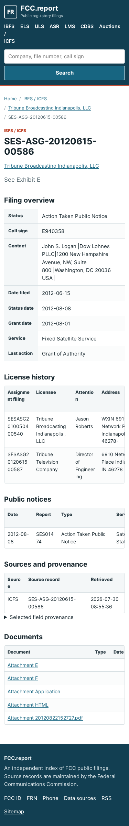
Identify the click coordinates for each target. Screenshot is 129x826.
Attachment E (23, 665)
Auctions (109, 26)
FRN (32, 798)
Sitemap (14, 811)
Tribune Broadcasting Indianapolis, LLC (49, 108)
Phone (50, 798)
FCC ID (12, 798)
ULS (39, 26)
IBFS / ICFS (9, 33)
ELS (24, 26)
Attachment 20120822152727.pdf (45, 718)
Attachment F (23, 678)
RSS (106, 798)
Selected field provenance (42, 617)
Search (65, 72)
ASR (54, 26)
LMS (70, 26)
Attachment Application (34, 691)
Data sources (80, 798)
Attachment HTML (28, 705)
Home (10, 98)
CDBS (87, 26)
